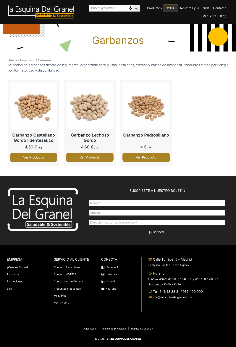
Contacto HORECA (65, 274)
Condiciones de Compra (68, 281)
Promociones (14, 281)
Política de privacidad (114, 328)
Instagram (112, 274)
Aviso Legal (89, 328)
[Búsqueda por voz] (130, 8)
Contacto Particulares (67, 267)
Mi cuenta (60, 295)
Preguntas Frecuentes (67, 288)
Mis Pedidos (61, 303)
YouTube (111, 288)
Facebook (112, 267)
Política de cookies (142, 328)
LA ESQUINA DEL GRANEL (124, 338)
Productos (13, 274)
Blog (9, 288)
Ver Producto (33, 157)
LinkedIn (111, 281)
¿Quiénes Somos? (17, 267)
